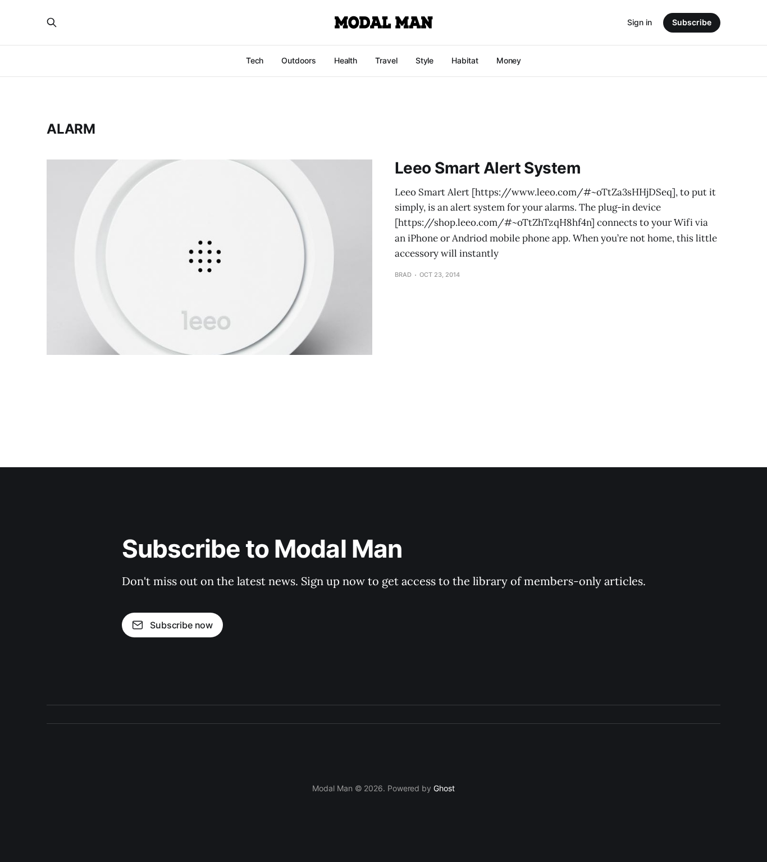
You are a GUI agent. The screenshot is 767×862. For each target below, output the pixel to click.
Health (346, 60)
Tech (255, 60)
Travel (386, 60)
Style (425, 60)
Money (509, 60)
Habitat (464, 60)
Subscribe (691, 22)
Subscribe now (181, 625)
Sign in (639, 22)
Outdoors (298, 60)
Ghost (444, 788)
